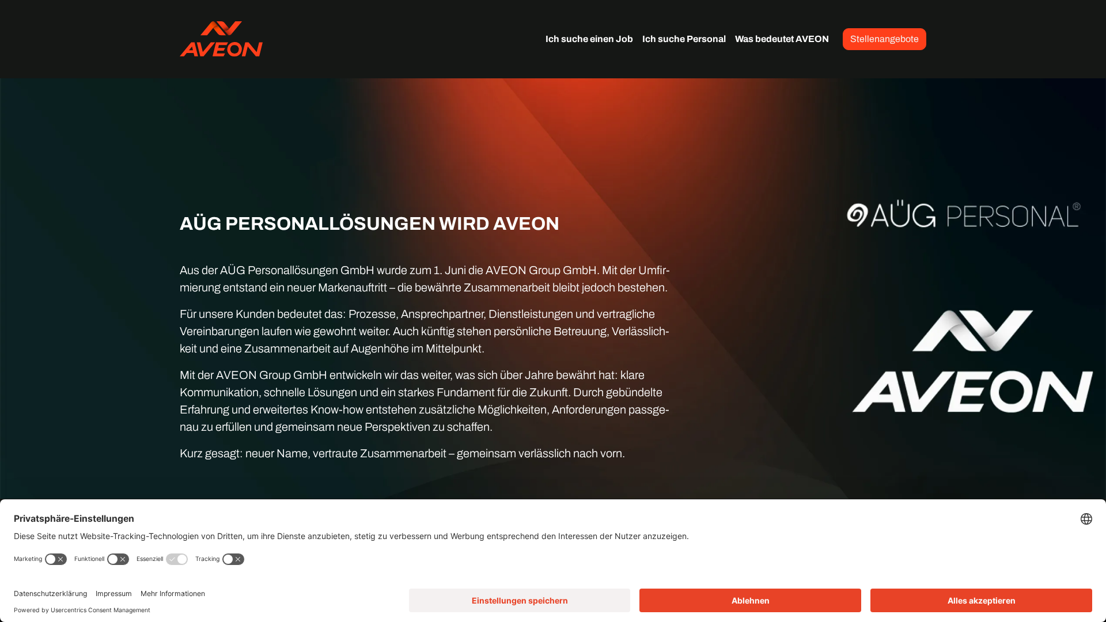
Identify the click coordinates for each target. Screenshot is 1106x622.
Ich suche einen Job (589, 39)
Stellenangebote (884, 39)
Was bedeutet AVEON (782, 39)
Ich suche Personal (684, 39)
